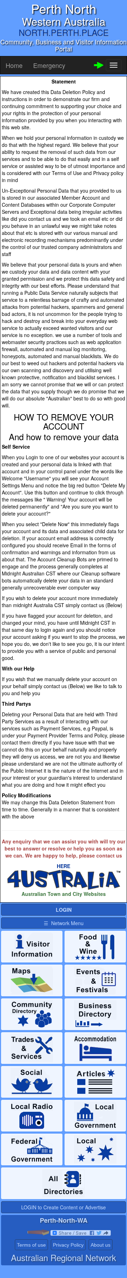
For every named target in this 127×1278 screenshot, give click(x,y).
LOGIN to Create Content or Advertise (63, 1207)
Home (14, 65)
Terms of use (31, 1245)
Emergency (49, 65)
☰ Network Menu (64, 923)
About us (100, 1245)
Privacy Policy (68, 1245)
